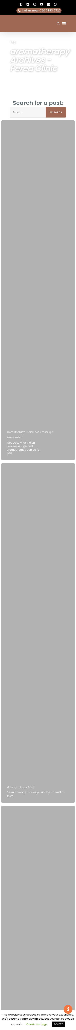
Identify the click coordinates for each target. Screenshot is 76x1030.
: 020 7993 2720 (41, 10)
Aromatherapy (16, 432)
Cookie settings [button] (36, 1024)
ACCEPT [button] (58, 1024)
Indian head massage (40, 432)
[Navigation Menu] (64, 23)
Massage (12, 787)
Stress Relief (14, 437)
